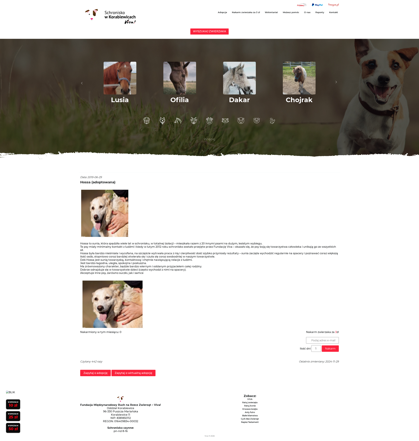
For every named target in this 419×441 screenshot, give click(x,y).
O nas (307, 12)
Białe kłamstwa (250, 415)
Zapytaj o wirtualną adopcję (133, 373)
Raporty (319, 12)
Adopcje (222, 12)
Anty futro (250, 412)
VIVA (249, 399)
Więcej (209, 139)
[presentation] (81, 83)
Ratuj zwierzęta (249, 402)
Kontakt (333, 12)
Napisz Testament (250, 422)
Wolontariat (271, 12)
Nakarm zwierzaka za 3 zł (246, 12)
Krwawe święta (249, 409)
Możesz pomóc (291, 12)
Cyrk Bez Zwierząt (250, 419)
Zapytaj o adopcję (95, 373)
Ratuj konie (250, 405)
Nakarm (330, 348)
